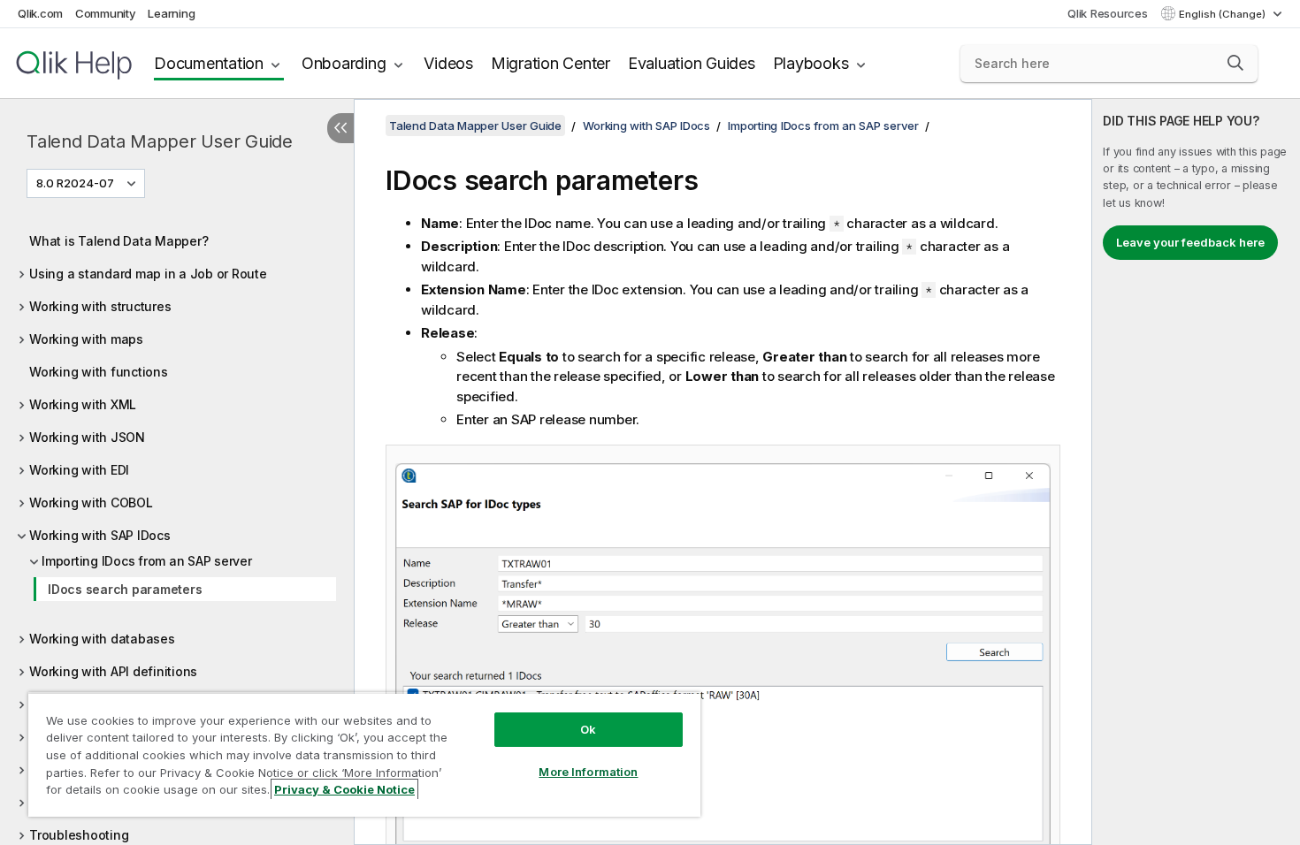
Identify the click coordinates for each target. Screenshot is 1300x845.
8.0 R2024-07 (75, 183)
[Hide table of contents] (340, 128)
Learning (171, 13)
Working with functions (98, 371)
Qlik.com (40, 13)
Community (105, 13)
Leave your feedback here (1190, 242)
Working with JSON (87, 437)
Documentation (209, 63)
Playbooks (811, 63)
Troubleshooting (78, 834)
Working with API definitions (113, 671)
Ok (588, 729)
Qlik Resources (1107, 13)
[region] (364, 754)
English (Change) (1223, 14)
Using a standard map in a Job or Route (148, 273)
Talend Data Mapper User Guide (160, 141)
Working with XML (82, 404)
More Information (588, 772)
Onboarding (344, 63)
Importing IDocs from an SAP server (147, 560)
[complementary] (1196, 472)
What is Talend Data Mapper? (118, 240)
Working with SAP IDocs (100, 535)
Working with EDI (79, 469)
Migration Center (550, 63)
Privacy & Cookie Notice (344, 789)
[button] (1235, 63)
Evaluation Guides (691, 63)
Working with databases (102, 638)
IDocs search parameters (125, 589)
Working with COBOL (91, 502)
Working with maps (86, 338)
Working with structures (100, 306)
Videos (448, 63)
